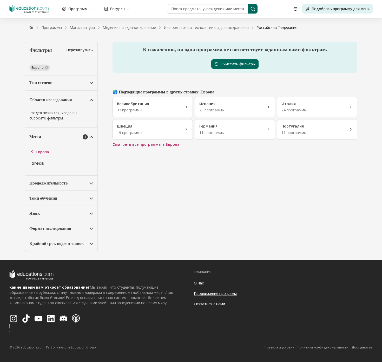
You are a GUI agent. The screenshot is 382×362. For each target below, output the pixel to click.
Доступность (362, 347)
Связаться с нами (209, 303)
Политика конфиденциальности (323, 347)
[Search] (253, 9)
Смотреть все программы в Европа (146, 144)
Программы (79, 8)
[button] (39, 68)
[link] (276, 27)
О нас (199, 283)
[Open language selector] (295, 9)
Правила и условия (279, 347)
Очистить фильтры (238, 63)
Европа (42, 151)
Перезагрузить (79, 49)
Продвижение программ (215, 293)
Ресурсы (117, 8)
